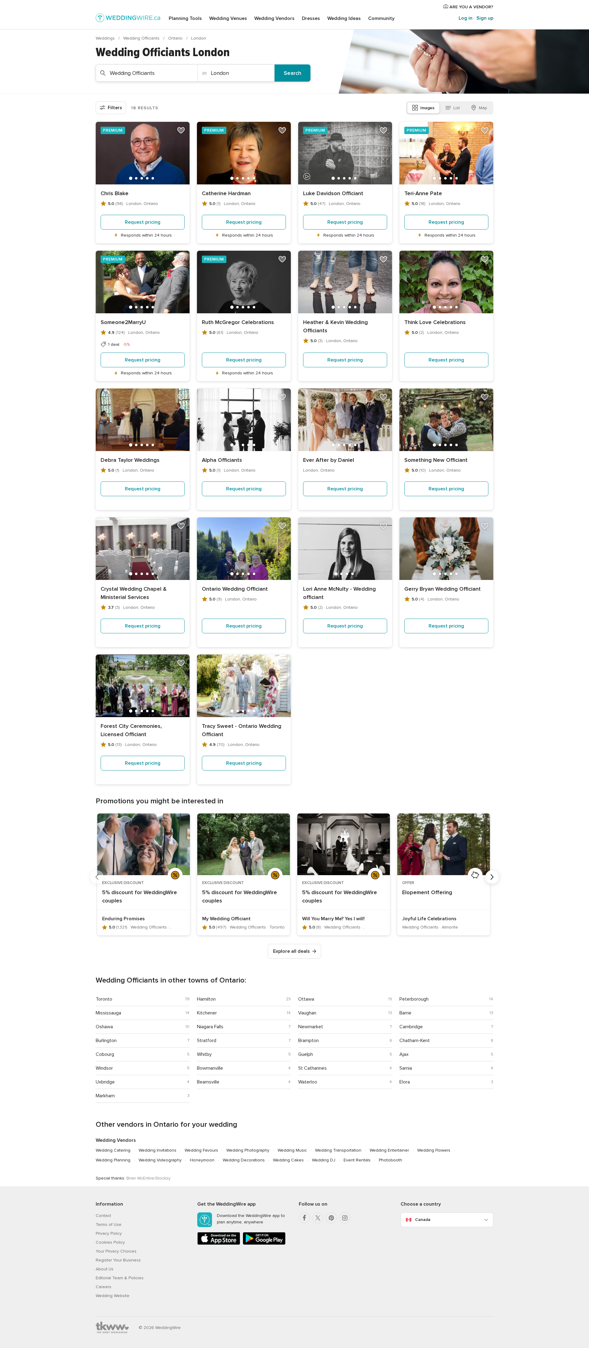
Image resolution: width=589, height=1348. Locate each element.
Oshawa (104, 1027)
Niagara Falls (210, 1027)
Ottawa (306, 999)
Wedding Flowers (433, 1150)
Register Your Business (118, 1260)
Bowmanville (210, 1068)
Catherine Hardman (226, 193)
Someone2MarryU (123, 322)
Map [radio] (483, 107)
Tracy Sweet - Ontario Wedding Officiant (241, 730)
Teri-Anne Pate (423, 193)
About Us (105, 1269)
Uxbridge (105, 1082)
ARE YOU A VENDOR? (470, 7)
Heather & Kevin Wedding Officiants (335, 326)
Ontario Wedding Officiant (235, 588)
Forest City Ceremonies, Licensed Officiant (131, 730)
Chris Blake (115, 193)
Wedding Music (292, 1150)
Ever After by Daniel (328, 460)
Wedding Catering (113, 1150)
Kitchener (207, 1013)
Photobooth (390, 1160)
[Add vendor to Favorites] (181, 130)
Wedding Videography (160, 1160)
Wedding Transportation (338, 1150)
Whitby (204, 1054)
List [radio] (456, 107)
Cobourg (105, 1054)
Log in (465, 18)
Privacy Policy (109, 1233)
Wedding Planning (113, 1160)
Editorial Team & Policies (120, 1277)
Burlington (106, 1040)
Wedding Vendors (274, 18)
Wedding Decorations (244, 1160)
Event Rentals (357, 1160)
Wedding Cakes (288, 1160)
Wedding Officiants (142, 38)
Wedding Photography (247, 1150)
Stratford (206, 1040)
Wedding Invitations (157, 1150)
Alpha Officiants (222, 460)
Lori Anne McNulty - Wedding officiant (339, 593)
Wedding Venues (228, 18)
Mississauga (108, 1013)
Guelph (305, 1054)
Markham (105, 1096)
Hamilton (206, 999)
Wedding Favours (201, 1150)
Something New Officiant (436, 460)
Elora (404, 1082)
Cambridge (411, 1027)
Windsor (104, 1068)
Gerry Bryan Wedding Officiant (442, 588)
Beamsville (208, 1082)
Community (381, 18)
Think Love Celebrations (435, 322)
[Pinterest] (331, 1217)
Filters (115, 108)
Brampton (308, 1040)
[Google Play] (264, 1243)
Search (292, 73)
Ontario (176, 38)
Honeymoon (202, 1160)
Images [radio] (427, 107)
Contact (103, 1215)
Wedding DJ (323, 1160)
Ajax (404, 1054)
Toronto (104, 999)
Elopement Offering (427, 892)
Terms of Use (108, 1224)
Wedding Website (112, 1295)
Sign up (484, 18)
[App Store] (218, 1243)
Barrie (405, 1013)
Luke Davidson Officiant (333, 193)
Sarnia (405, 1068)
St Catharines (312, 1068)
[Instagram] (344, 1217)
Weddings (106, 38)
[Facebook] (304, 1217)
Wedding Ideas (344, 18)
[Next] (492, 877)
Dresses (311, 18)
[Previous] (97, 877)
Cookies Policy (110, 1242)
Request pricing (142, 222)
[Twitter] (317, 1217)
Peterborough (414, 999)
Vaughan (307, 1013)
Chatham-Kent (414, 1040)
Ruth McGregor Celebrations (238, 322)
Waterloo (307, 1082)
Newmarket (310, 1027)
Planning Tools (185, 18)
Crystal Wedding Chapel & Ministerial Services (134, 593)
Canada (422, 1219)
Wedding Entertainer (389, 1150)
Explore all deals (291, 951)
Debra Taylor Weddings (130, 460)
